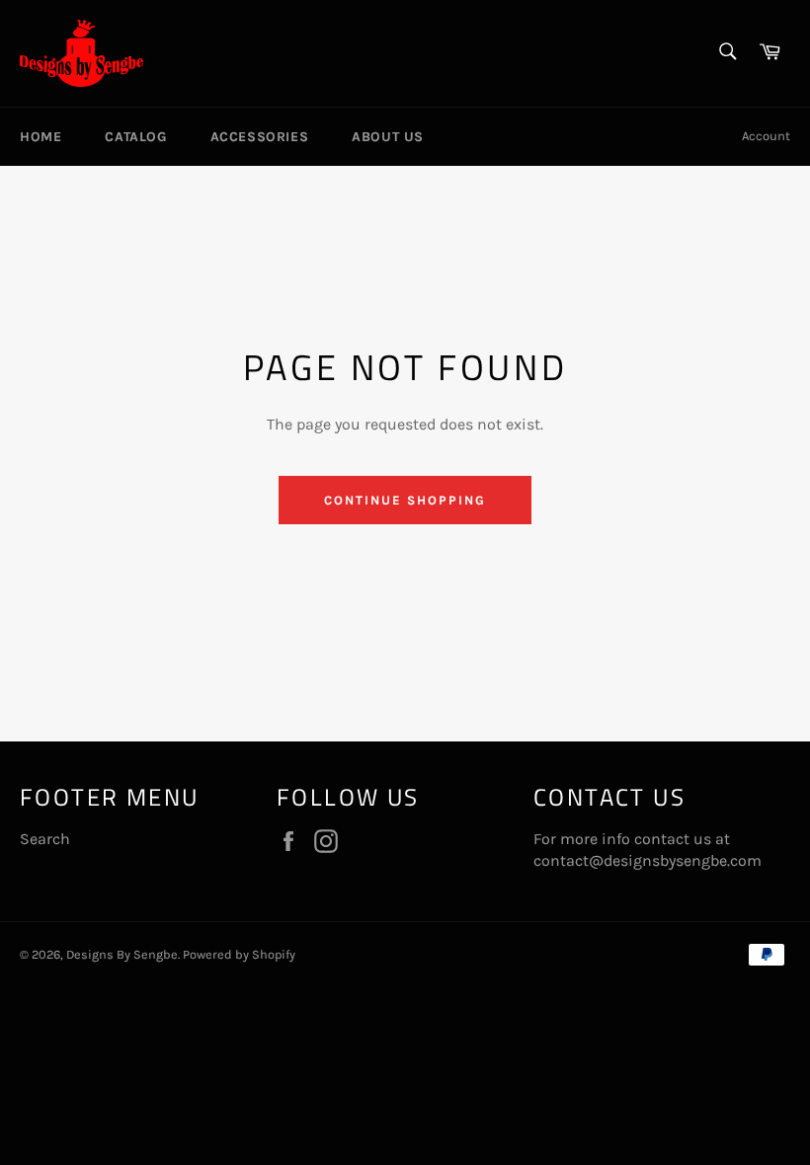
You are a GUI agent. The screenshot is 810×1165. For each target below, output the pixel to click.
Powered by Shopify (239, 954)
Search (45, 838)
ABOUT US (388, 136)
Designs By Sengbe (122, 954)
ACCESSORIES (259, 136)
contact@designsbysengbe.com (647, 860)
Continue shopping (404, 500)
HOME (40, 136)
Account (766, 135)
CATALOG (135, 136)
